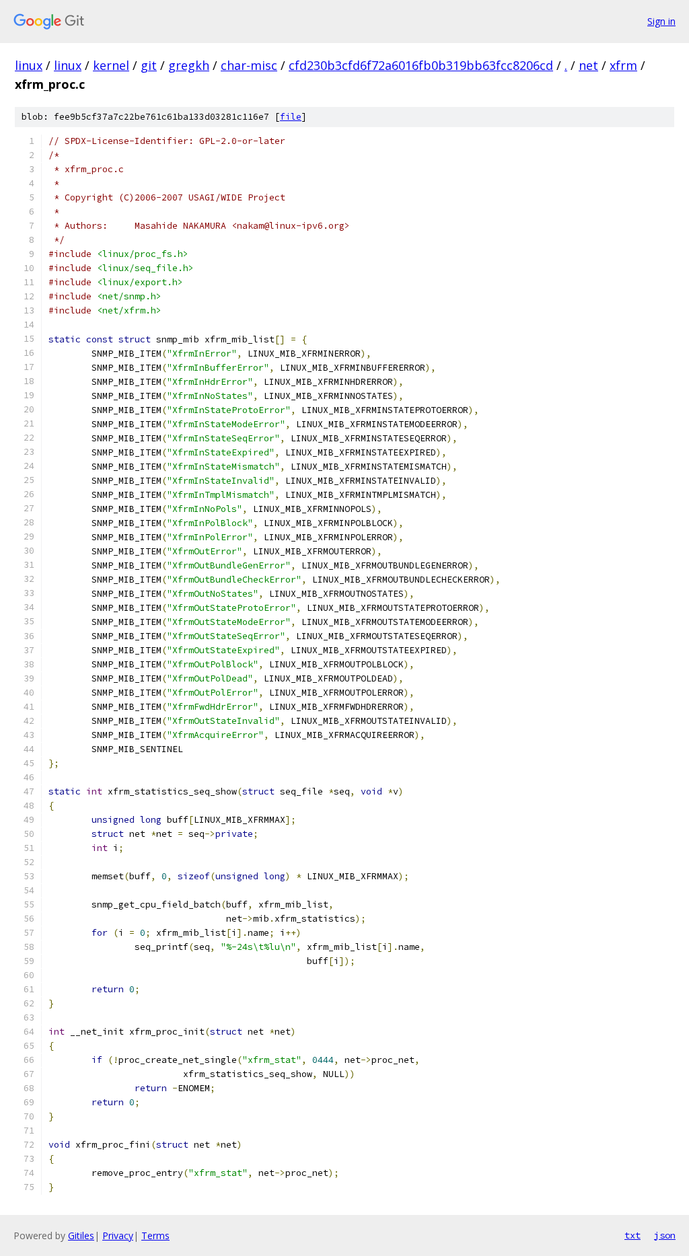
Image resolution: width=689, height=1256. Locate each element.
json (665, 1235)
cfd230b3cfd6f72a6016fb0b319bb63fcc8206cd (421, 65)
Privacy (117, 1235)
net (588, 65)
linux (28, 65)
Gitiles (81, 1235)
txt (632, 1235)
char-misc (249, 65)
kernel (111, 65)
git (149, 65)
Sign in (661, 21)
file (290, 116)
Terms (155, 1235)
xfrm (623, 65)
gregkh (188, 65)
